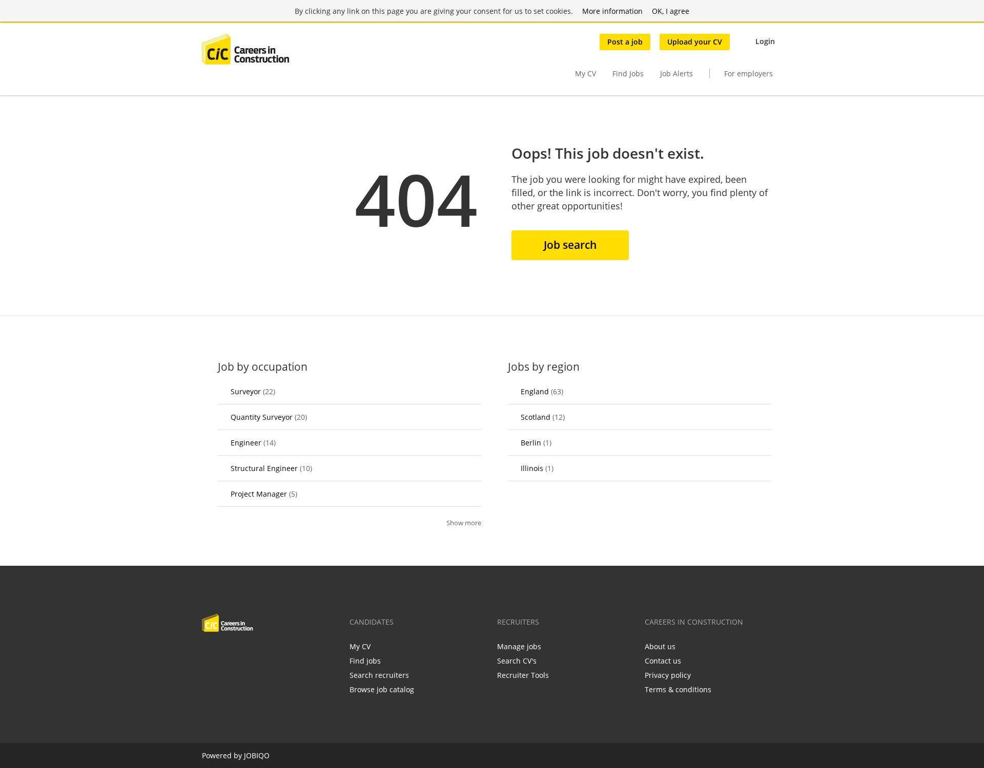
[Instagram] (260, 653)
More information (612, 11)
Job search (570, 245)
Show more (463, 523)
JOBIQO (257, 755)
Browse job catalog (382, 689)
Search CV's (517, 661)
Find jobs (365, 661)
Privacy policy (668, 675)
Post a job (625, 42)
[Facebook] (209, 653)
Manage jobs (519, 646)
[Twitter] (226, 653)
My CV (585, 73)
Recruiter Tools (523, 675)
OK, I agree (670, 11)
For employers (748, 73)
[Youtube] (275, 653)
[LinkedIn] (243, 653)
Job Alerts (676, 73)
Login (765, 41)
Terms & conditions (678, 689)
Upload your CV (694, 42)
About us (660, 646)
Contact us (663, 661)
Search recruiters (379, 675)
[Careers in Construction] (245, 49)
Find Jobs (628, 73)
